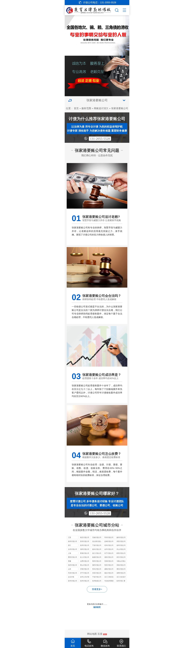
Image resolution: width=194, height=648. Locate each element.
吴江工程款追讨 (108, 577)
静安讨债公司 (121, 553)
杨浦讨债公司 (96, 557)
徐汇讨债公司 (96, 553)
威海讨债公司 (108, 569)
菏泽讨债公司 (72, 573)
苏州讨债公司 (84, 541)
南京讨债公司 (84, 537)
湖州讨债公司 (84, 549)
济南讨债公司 (84, 569)
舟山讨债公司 (121, 549)
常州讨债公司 (108, 537)
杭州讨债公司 (84, 545)
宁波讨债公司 (96, 545)
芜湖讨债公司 (108, 561)
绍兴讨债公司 (108, 545)
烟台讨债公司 (108, 573)
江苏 (69, 537)
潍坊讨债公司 (121, 569)
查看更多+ (97, 589)
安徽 (69, 561)
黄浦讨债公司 (84, 553)
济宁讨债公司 (84, 573)
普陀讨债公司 (72, 557)
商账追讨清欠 (101, 108)
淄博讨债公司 (121, 573)
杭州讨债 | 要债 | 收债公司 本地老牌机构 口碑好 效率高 (121, 581)
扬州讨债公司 (121, 537)
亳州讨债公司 (96, 561)
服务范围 (86, 108)
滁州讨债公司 (96, 565)
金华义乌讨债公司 (84, 577)
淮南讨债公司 (121, 565)
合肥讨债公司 (84, 561)
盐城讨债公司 (108, 541)
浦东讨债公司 (108, 557)
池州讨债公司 (72, 565)
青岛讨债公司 (96, 569)
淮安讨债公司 (121, 541)
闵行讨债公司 (121, 557)
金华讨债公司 (108, 549)
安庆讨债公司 (108, 565)
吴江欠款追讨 (121, 577)
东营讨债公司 (96, 573)
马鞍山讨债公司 (121, 561)
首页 (76, 108)
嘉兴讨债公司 (96, 549)
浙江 (69, 545)
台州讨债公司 (72, 549)
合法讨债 (71, 577)
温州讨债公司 (121, 545)
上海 (69, 553)
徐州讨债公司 (72, 541)
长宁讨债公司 (108, 553)
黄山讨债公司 (84, 565)
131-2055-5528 (100, 138)
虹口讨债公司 (84, 557)
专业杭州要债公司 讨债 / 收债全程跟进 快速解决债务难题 (108, 581)
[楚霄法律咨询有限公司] (89, 9)
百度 (100, 634)
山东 (69, 569)
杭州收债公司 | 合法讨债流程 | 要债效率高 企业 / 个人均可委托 (96, 581)
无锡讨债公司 (96, 537)
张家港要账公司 (119, 108)
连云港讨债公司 (96, 541)
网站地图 (92, 634)
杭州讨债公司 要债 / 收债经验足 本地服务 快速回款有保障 (84, 581)
